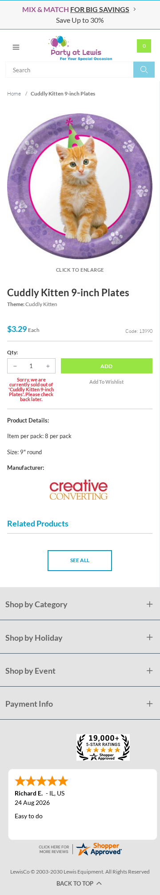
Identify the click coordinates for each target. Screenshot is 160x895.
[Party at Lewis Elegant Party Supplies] (80, 45)
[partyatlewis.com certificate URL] (80, 848)
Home (14, 93)
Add (106, 366)
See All (79, 560)
